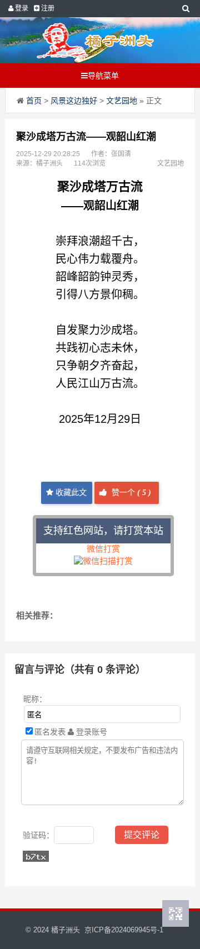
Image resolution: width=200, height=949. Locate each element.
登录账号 (90, 731)
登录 (20, 8)
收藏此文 (70, 492)
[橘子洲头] (95, 40)
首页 (34, 100)
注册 (46, 8)
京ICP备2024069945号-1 (123, 930)
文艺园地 (121, 100)
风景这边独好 (74, 100)
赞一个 (130, 492)
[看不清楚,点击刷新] (36, 856)
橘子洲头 (65, 930)
